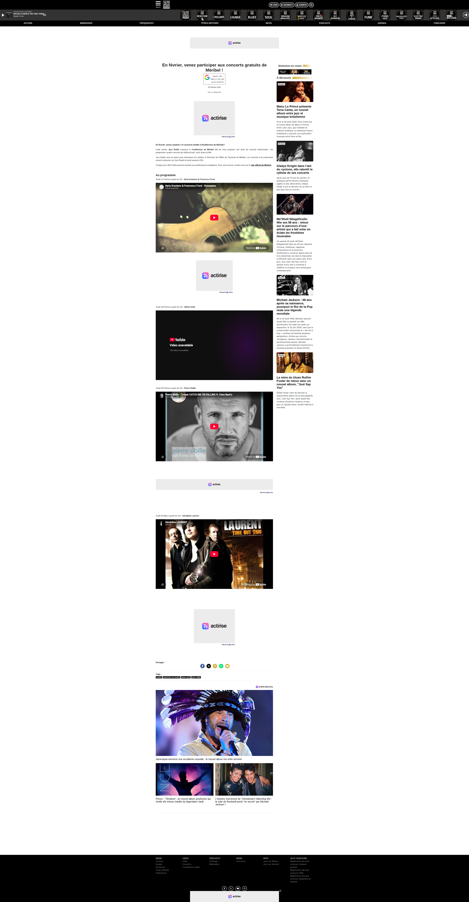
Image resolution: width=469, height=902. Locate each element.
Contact (159, 861)
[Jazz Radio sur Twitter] (231, 888)
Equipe (159, 864)
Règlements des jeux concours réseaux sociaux (299, 864)
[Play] (3, 15)
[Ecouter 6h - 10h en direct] (294, 71)
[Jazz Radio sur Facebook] (224, 888)
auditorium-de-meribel (171, 677)
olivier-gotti (186, 677)
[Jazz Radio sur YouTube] (237, 888)
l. (271, 165)
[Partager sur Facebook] (202, 667)
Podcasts (324, 23)
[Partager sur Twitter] (208, 667)
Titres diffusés (210, 23)
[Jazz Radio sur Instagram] (244, 888)
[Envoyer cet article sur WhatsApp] (220, 667)
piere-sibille (196, 677)
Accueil (28, 23)
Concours (439, 23)
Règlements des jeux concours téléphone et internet (300, 879)
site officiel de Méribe (261, 165)
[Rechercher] (311, 4)
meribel (159, 677)
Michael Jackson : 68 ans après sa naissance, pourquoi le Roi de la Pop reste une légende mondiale (295, 306)
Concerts (187, 864)
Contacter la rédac (191, 867)
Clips (185, 861)
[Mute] (44, 15)
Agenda (382, 23)
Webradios (86, 23)
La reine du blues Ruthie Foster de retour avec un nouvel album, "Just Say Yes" (294, 382)
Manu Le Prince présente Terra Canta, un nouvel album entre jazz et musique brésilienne (294, 111)
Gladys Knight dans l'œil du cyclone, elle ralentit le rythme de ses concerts (295, 169)
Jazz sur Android (271, 864)
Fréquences (147, 23)
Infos (269, 23)
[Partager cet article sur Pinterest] (214, 667)
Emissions (160, 867)
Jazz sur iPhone (270, 861)
